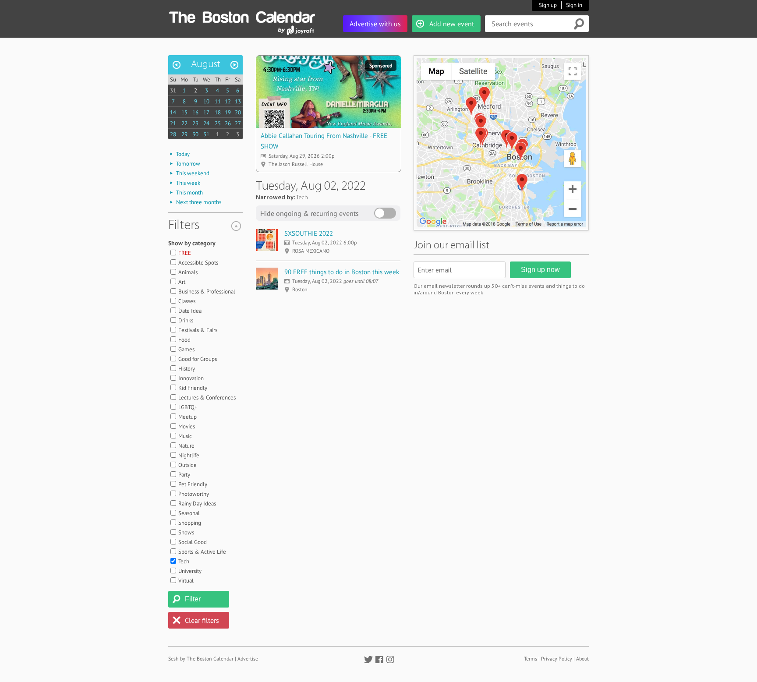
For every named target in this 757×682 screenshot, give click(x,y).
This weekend (192, 173)
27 (238, 123)
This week (188, 183)
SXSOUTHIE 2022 (308, 233)
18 (218, 112)
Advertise (247, 658)
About (582, 658)
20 (238, 112)
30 (195, 134)
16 (195, 112)
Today (183, 154)
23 (195, 123)
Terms (530, 658)
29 (184, 134)
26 (228, 123)
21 (173, 123)
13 (238, 101)
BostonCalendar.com (241, 16)
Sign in (574, 5)
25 (218, 123)
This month (189, 192)
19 (228, 112)
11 (218, 101)
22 (184, 123)
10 (206, 101)
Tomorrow (188, 163)
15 (184, 112)
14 (173, 112)
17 (206, 112)
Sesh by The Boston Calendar (200, 658)
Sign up (548, 5)
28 (173, 134)
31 (173, 90)
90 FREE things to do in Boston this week (341, 272)
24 (206, 123)
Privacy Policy (556, 658)
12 (228, 101)
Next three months (198, 202)
